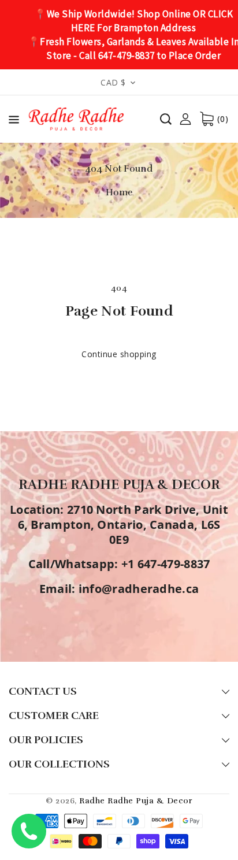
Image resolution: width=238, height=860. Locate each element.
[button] (14, 121)
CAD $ (113, 82)
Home (119, 192)
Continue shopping (119, 354)
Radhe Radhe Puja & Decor (135, 801)
